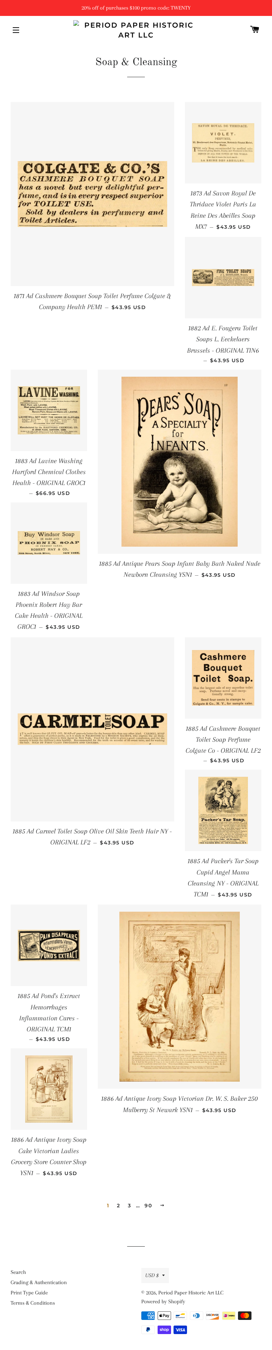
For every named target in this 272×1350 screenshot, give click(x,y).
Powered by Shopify (163, 1301)
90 (148, 1205)
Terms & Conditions (33, 1303)
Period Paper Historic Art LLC (190, 1292)
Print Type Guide (29, 1292)
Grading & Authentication (39, 1282)
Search (18, 1272)
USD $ (152, 1275)
